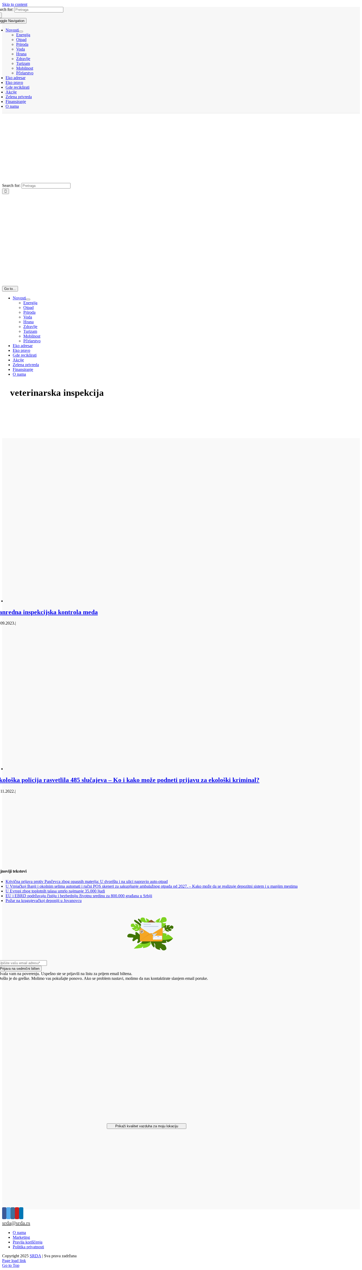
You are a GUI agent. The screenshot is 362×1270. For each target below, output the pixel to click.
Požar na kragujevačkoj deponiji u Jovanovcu (44, 900)
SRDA (35, 1256)
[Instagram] (13, 1213)
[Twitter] (8, 1213)
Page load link (14, 1260)
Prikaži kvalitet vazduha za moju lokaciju (146, 1126)
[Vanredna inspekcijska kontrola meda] (151, 601)
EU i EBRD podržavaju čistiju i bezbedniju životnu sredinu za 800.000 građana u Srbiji (79, 896)
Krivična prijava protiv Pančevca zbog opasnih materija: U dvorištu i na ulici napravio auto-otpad (87, 881)
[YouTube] (17, 1213)
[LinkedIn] (21, 1213)
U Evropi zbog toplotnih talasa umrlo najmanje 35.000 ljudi (55, 891)
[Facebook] (4, 1213)
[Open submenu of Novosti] (21, 31)
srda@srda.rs (16, 1223)
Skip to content (14, 4)
